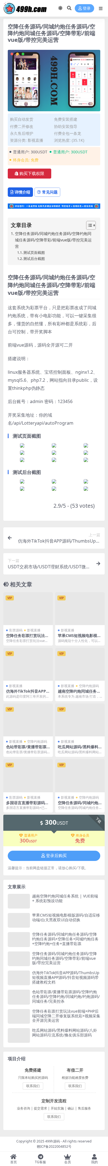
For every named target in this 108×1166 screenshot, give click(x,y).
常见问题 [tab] (50, 192)
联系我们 (33, 1086)
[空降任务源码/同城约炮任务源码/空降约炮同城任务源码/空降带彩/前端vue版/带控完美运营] (19, 958)
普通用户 (30, 835)
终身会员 (82, 835)
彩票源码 (15, 630)
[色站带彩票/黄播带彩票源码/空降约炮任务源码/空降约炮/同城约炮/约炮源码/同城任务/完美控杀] (28, 719)
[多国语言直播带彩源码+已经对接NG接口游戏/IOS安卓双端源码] (28, 775)
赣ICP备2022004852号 (54, 1146)
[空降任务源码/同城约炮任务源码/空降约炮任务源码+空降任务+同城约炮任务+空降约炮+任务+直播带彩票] (80, 775)
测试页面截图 (34, 252)
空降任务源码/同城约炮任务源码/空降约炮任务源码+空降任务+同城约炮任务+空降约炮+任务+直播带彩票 (65, 939)
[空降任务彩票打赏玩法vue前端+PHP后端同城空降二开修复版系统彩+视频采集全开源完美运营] (28, 608)
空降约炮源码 (89, 685)
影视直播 (35, 140)
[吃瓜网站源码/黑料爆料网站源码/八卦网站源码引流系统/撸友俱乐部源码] (80, 719)
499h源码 (52, 1141)
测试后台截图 (34, 258)
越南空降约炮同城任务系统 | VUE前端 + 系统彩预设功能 (65, 898)
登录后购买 (56, 855)
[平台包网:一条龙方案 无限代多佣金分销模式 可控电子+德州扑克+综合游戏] (54, 207)
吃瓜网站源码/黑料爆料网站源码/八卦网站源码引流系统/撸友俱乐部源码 (64, 1033)
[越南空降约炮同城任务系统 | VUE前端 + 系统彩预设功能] (80, 664)
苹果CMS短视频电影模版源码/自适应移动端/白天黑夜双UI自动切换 (66, 917)
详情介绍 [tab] (22, 192)
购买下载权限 (31, 173)
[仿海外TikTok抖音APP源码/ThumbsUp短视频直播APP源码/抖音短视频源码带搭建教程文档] (28, 664)
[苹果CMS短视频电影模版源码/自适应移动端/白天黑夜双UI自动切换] (80, 608)
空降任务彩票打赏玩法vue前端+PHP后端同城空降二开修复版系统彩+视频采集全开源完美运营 (66, 1015)
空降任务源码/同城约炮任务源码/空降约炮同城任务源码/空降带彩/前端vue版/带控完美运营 (53, 240)
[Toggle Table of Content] (88, 225)
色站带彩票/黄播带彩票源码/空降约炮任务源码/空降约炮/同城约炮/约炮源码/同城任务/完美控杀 (66, 996)
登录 (87, 8)
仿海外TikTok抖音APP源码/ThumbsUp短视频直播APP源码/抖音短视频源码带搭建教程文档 (65, 977)
